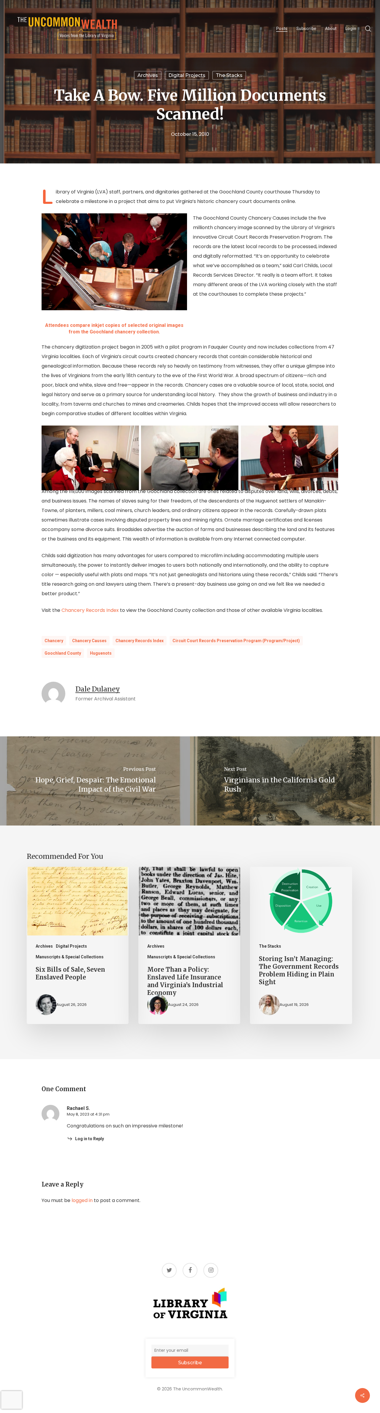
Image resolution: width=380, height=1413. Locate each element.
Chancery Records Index (90, 610)
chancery (54, 640)
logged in (82, 1200)
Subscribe (190, 1362)
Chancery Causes (89, 640)
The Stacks (229, 75)
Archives (147, 75)
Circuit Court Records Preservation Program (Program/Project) (236, 640)
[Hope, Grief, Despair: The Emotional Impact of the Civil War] (95, 781)
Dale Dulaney (97, 689)
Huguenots (101, 653)
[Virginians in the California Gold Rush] (285, 781)
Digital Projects (186, 75)
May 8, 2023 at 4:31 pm (88, 1114)
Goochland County (63, 653)
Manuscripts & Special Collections (70, 956)
